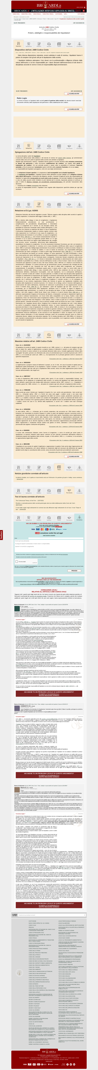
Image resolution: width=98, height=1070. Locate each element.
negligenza (22, 174)
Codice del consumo (34, 957)
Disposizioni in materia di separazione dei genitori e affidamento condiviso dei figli (41, 995)
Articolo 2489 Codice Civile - (41, 604)
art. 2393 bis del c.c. (31, 868)
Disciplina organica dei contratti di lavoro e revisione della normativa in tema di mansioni (42, 1028)
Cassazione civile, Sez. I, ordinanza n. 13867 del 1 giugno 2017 (66, 386)
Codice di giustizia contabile (37, 975)
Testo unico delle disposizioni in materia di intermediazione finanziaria (70, 991)
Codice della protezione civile (37, 988)
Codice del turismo (34, 967)
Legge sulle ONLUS (63, 950)
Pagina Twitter (71, 1063)
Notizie (59, 46)
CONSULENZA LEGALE (77, 16)
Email (16, 538)
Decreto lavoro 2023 (34, 999)
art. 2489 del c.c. (33, 286)
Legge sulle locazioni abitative (67, 935)
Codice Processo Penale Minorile (38, 948)
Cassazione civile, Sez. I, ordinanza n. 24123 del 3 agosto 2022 (66, 358)
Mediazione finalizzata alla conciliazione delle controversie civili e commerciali (70, 956)
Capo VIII (69, 18)
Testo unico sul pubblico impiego (68, 969)
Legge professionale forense (67, 921)
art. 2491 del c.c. (28, 671)
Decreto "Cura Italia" (35, 1008)
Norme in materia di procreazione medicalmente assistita (38, 1019)
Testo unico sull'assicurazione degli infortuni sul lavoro (69, 985)
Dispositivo (18, 148)
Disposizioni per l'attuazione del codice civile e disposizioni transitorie (42, 930)
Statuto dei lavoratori (35, 1026)
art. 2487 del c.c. (31, 259)
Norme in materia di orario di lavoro (39, 1044)
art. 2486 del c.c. (68, 251)
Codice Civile (16, 14)
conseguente (35, 185)
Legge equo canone (64, 938)
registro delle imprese (64, 158)
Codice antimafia (33, 984)
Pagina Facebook (67, 1063)
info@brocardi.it (40, 1059)
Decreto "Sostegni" (34, 1003)
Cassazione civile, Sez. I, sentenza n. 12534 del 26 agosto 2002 (65, 426)
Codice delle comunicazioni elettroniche (40, 971)
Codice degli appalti (34, 992)
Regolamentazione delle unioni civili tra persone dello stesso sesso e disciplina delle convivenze (40, 1013)
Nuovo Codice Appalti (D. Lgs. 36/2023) (39, 923)
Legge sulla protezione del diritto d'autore (71, 925)
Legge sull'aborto (34, 997)
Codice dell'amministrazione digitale (39, 981)
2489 (67, 686)
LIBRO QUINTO (35, 18)
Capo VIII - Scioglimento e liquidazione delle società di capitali (58, 52)
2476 (70, 686)
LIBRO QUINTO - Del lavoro (30, 52)
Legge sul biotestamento (36, 1021)
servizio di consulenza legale (38, 596)
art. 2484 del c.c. (27, 237)
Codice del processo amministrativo (39, 965)
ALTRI (65, 14)
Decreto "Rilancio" (34, 1005)
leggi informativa (64, 554)
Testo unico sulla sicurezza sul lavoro (69, 994)
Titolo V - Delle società (41, 52)
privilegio (63, 766)
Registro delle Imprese (21, 665)
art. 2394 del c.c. (66, 868)
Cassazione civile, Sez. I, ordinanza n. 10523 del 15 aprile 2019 (66, 372)
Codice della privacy (35, 954)
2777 (78, 766)
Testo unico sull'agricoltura (66, 996)
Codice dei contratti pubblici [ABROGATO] (40, 963)
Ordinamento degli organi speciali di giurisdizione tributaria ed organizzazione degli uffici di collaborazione (70, 1028)
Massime (49, 46)
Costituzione (58, 14)
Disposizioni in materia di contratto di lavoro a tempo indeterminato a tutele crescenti (42, 1032)
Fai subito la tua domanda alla (49, 693)
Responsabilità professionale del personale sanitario (68, 933)
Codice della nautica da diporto (38, 977)
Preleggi (31, 927)
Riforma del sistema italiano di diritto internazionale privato (69, 962)
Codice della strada (34, 950)
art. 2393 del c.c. (61, 867)
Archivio (66, 1059)
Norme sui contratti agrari (66, 930)
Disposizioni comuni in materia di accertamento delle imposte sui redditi (69, 1012)
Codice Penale (37, 14)
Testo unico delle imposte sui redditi (69, 1005)
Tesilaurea (69, 46)
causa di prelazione (38, 640)
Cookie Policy (56, 1059)
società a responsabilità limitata (49, 719)
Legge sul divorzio (34, 1010)
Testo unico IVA (62, 1009)
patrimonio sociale (35, 628)
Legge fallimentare (64, 923)
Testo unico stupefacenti (65, 980)
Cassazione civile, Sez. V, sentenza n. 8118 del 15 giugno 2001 (66, 440)
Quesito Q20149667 (62, 785)
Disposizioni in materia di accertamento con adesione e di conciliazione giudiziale (71, 1021)
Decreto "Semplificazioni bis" (37, 1001)
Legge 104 (31, 1023)
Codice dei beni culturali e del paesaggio (40, 961)
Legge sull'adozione (34, 1016)
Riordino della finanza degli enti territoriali (71, 1033)
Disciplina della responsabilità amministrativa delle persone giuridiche (70, 946)
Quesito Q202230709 (63, 604)
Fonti (20, 18)
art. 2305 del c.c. (48, 870)
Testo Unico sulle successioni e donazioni (70, 1003)
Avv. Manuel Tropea (53, 1056)
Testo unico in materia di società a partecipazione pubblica (68, 1001)
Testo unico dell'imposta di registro (68, 1007)
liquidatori (37, 156)
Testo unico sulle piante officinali (68, 998)
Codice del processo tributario (38, 952)
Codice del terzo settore (36, 986)
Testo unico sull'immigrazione (67, 978)
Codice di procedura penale (37, 943)
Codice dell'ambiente (35, 969)
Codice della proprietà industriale (39, 979)
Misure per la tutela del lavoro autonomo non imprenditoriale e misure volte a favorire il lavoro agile (42, 1035)
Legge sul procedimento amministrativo (69, 940)
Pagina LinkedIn (74, 1063)
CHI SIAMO (67, 16)
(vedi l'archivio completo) (49, 535)
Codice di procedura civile (36, 932)
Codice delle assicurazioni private (39, 959)
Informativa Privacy (48, 1059)
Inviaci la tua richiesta (25, 584)
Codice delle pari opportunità (37, 973)
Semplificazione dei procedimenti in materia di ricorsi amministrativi (71, 943)
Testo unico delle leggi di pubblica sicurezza (71, 982)
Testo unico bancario (64, 974)
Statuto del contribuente (65, 1031)
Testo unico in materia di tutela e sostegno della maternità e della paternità (71, 967)
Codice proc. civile (26, 14)
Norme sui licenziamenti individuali (39, 1042)
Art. (20, 23)
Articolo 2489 (18, 20)
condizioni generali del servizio (37, 554)
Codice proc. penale (48, 14)
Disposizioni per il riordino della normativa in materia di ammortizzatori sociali (42, 1039)
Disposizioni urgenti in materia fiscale (69, 1018)
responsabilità (19, 743)
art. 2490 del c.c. (75, 292)
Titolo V (48, 18)
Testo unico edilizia (64, 976)
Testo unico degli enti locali (66, 972)
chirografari (18, 729)
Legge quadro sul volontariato (67, 948)
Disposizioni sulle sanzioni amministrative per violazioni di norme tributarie (70, 1024)
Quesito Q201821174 (63, 704)
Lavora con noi (49, 1061)
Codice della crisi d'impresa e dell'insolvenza (42, 990)
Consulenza (79, 46)
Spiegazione (29, 46)
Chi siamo (62, 1059)
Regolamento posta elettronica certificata (71, 1035)
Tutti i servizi (81, 14)
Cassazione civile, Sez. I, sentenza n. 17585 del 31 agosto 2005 (65, 405)
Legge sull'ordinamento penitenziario (69, 959)
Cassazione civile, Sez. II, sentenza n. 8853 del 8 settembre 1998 (65, 452)
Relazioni (39, 46)
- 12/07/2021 (30, 500)
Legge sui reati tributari (65, 964)
